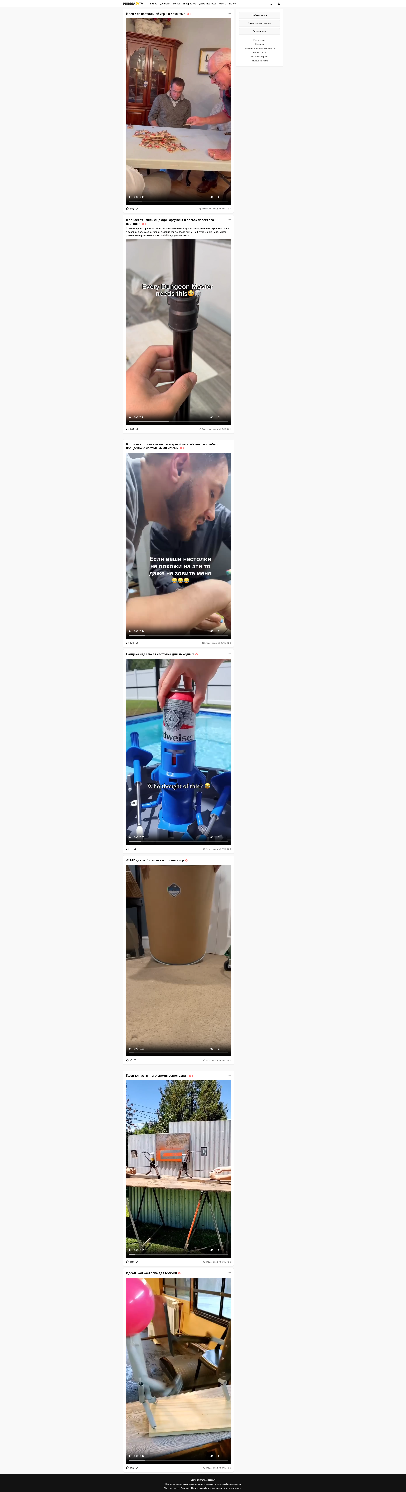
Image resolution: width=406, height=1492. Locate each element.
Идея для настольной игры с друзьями (158, 14)
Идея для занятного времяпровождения (159, 1075)
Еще (231, 3)
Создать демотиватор (259, 23)
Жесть (222, 3)
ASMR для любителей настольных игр (157, 860)
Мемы (176, 3)
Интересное (189, 3)
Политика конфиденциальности (259, 48)
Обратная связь (171, 1488)
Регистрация (259, 40)
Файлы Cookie (259, 52)
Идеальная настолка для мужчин (154, 1273)
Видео (153, 3)
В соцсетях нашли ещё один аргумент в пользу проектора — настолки (171, 222)
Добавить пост (259, 15)
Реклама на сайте (259, 61)
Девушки (165, 3)
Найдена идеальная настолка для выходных (163, 654)
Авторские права (259, 56)
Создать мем (259, 31)
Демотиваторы (207, 3)
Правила (259, 44)
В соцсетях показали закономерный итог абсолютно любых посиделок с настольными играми (172, 446)
